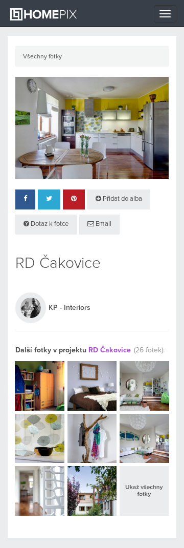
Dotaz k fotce (48, 224)
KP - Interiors (69, 307)
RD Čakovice (109, 350)
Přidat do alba (121, 199)
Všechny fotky (42, 57)
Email (102, 224)
